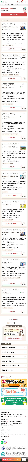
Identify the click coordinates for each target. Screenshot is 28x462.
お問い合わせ (15, 416)
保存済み (24, 49)
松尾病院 (4, 262)
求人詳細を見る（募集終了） (12, 195)
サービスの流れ (11, 414)
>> (18, 322)
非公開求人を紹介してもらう (11, 459)
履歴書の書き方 (4, 421)
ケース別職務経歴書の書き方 (15, 423)
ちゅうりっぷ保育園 (6, 146)
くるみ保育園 (5, 204)
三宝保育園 (4, 292)
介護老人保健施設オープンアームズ (9, 117)
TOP (2, 4)
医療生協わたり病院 (6, 58)
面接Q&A (12, 424)
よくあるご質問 (19, 414)
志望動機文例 (18, 421)
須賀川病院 (4, 87)
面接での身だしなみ (4, 424)
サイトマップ (22, 416)
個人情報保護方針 (4, 436)
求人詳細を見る (11, 48)
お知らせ (9, 416)
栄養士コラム (3, 416)
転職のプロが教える (4, 419)
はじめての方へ (4, 414)
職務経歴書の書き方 (4, 423)
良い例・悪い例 (11, 421)
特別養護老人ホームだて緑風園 (9, 232)
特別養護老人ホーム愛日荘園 (8, 176)
